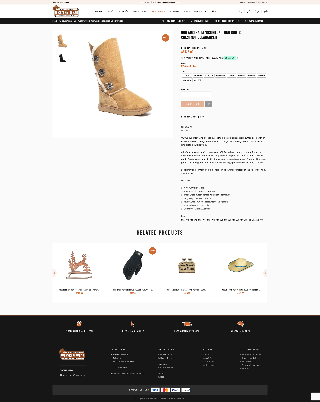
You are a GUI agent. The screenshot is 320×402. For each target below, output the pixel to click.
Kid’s (135, 11)
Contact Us (263, 2)
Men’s (111, 11)
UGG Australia (188, 66)
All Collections (65, 21)
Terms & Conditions (251, 365)
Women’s (123, 11)
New (207, 11)
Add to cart (192, 103)
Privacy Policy (248, 361)
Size (183, 71)
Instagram (80, 375)
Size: (183, 216)
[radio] (187, 75)
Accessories (158, 11)
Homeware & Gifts (179, 11)
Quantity (185, 89)
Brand (184, 63)
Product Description (192, 117)
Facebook (67, 375)
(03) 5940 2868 (63, 2)
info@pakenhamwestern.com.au (129, 373)
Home (242, 2)
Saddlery (99, 11)
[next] (265, 273)
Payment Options (139, 389)
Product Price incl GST (193, 48)
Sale (216, 11)
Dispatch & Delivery (251, 358)
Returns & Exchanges (251, 354)
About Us (251, 2)
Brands (197, 11)
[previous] (54, 273)
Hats (144, 11)
